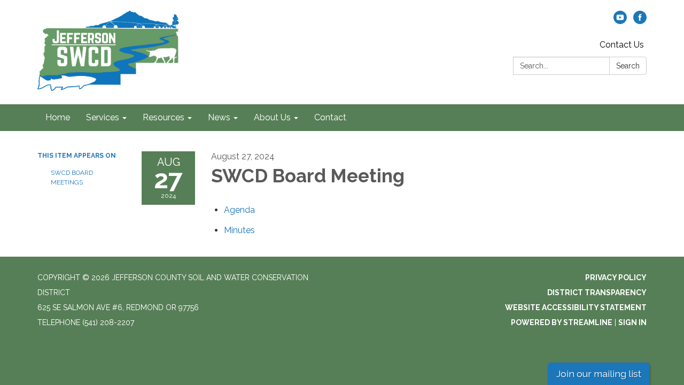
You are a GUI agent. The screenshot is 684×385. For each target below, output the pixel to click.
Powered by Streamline (561, 322)
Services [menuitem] (102, 117)
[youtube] (620, 21)
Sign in (632, 322)
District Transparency (597, 292)
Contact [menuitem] (330, 117)
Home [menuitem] (57, 117)
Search (628, 65)
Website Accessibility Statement (576, 307)
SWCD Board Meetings (72, 177)
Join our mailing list (598, 373)
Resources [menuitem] (163, 117)
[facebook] (640, 21)
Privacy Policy (616, 277)
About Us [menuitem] (272, 117)
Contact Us (622, 45)
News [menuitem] (219, 117)
